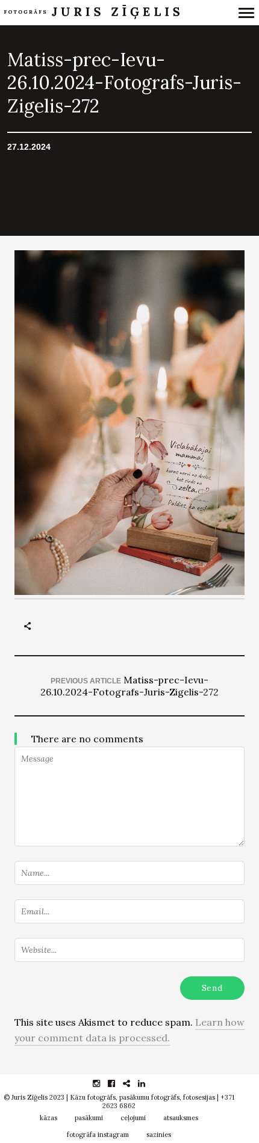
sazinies (158, 1134)
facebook (117, 1083)
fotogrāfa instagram (98, 1134)
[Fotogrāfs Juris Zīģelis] (95, 12)
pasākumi (89, 1118)
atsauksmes (180, 1118)
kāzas (48, 1118)
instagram (102, 1083)
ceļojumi (133, 1118)
